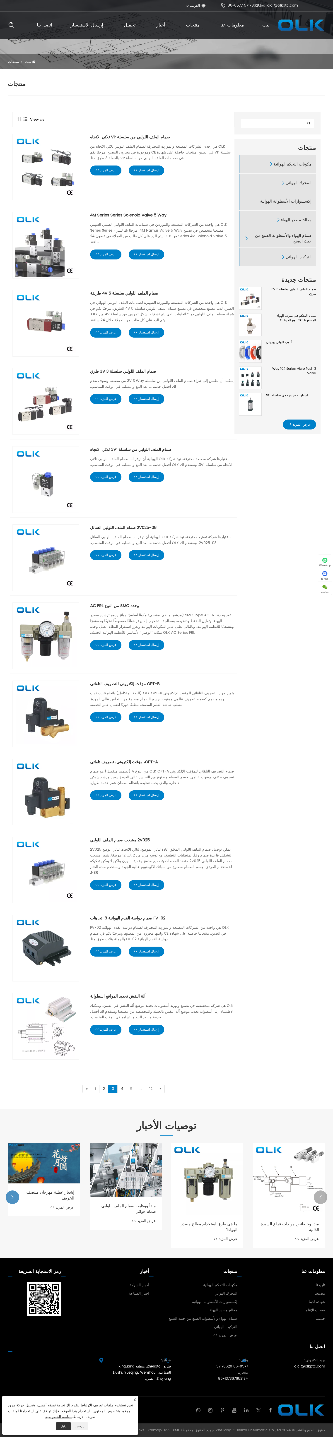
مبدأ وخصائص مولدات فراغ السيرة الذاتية (290, 1227)
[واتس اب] (198, 1410)
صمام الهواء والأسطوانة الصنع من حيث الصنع (283, 238)
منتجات (193, 25)
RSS (167, 1430)
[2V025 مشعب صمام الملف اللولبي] (45, 870)
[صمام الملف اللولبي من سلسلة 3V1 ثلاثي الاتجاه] (45, 479)
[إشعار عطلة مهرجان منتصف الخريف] (44, 1163)
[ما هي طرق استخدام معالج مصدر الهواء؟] (207, 1179)
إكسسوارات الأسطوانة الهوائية (285, 201)
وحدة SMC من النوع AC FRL (114, 605)
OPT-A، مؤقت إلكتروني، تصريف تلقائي (124, 762)
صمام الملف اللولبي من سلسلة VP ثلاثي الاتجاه (130, 137)
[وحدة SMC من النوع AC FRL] (45, 635)
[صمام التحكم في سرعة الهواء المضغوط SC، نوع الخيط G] (250, 324)
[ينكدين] (246, 1410)
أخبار (160, 25)
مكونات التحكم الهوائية (292, 164)
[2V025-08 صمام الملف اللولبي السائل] (45, 557)
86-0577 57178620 (240, 5)
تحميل (130, 25)
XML (176, 1430)
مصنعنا (320, 1293)
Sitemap (154, 1430)
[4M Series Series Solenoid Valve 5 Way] (45, 245)
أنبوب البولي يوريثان (279, 342)
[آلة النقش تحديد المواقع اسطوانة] (45, 1026)
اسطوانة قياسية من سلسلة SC (287, 395)
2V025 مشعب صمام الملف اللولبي (120, 840)
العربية (195, 6)
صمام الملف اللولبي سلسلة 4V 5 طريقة (124, 293)
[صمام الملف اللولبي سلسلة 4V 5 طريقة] (45, 323)
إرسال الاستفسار (87, 25)
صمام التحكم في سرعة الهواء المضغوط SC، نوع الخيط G (296, 318)
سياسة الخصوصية (58, 1417)
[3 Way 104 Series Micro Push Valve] (250, 377)
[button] (320, 1197)
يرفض (79, 1426)
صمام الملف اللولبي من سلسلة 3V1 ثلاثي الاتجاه (130, 449)
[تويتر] (258, 1410)
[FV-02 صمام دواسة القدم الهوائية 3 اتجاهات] (45, 948)
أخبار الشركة (139, 1285)
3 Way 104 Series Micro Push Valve (294, 371)
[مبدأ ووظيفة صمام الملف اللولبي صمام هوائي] (126, 1170)
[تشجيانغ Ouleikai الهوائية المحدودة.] (300, 25)
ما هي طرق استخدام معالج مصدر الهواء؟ (209, 1227)
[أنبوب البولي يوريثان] (250, 351)
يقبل (63, 1426)
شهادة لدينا (317, 1302)
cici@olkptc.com (279, 5)
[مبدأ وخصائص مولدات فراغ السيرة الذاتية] (289, 1179)
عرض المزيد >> (105, 170)
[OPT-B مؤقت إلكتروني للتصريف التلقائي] (45, 714)
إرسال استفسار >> (146, 170)
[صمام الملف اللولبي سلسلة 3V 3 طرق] (250, 298)
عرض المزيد (301, 424)
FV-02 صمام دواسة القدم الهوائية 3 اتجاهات (127, 918)
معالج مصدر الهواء (296, 220)
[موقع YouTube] (234, 1410)
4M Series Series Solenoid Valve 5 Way (128, 215)
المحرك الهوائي (298, 183)
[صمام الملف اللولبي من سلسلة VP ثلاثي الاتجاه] (45, 167)
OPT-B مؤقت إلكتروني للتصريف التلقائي (125, 684)
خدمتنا (320, 1319)
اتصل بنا (44, 25)
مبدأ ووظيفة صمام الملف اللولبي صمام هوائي (128, 1208)
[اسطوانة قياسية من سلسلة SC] (250, 404)
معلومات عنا (232, 25)
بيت (266, 25)
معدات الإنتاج (315, 1310)
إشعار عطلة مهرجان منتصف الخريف (50, 1195)
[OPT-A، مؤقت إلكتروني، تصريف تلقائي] (45, 792)
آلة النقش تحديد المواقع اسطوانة (117, 996)
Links (140, 1430)
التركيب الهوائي (298, 257)
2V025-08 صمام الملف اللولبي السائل (123, 527)
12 (150, 1089)
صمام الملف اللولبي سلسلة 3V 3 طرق (293, 291)
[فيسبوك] (270, 1410)
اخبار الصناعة (139, 1293)
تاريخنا (320, 1285)
